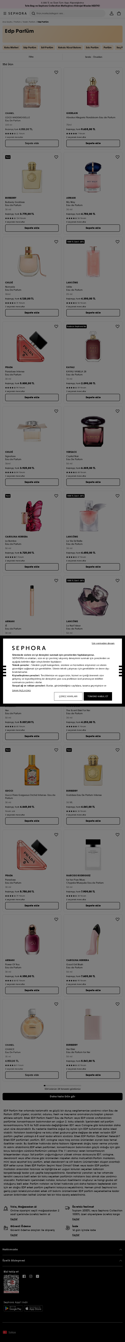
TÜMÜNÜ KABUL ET (98, 696)
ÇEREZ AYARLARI (68, 696)
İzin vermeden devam (103, 643)
